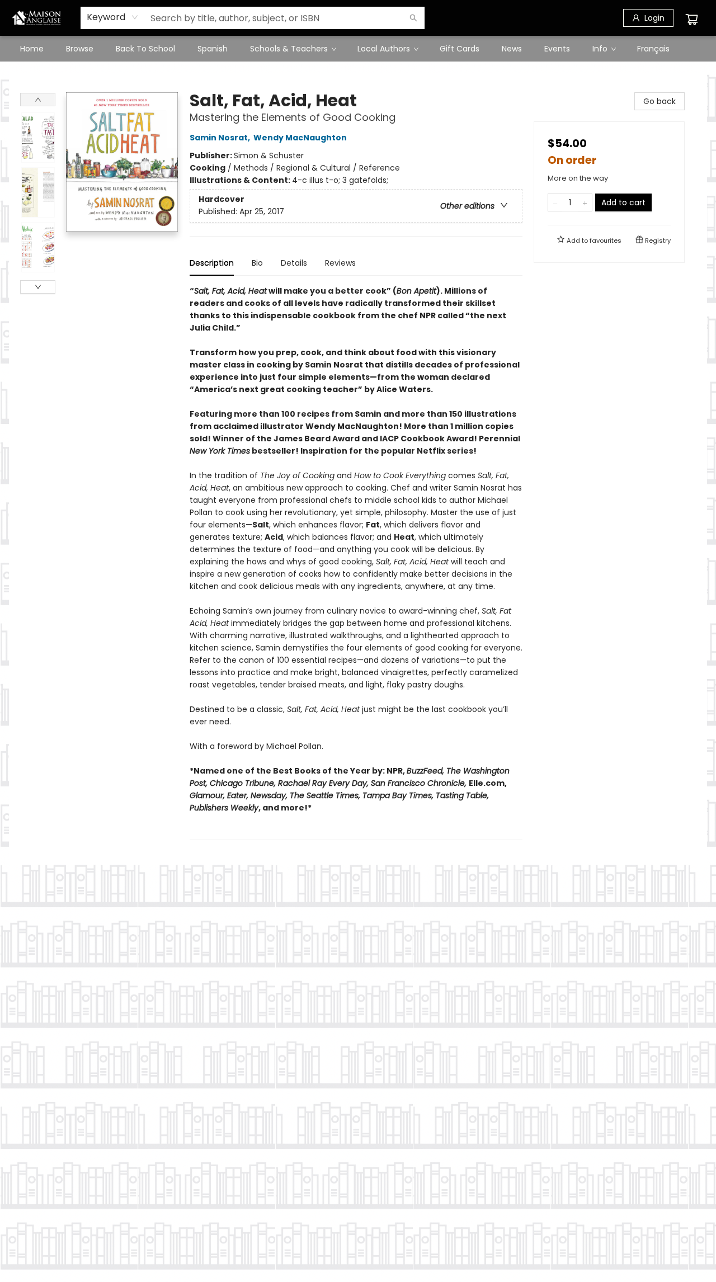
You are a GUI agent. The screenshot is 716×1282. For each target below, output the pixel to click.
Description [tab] (212, 262)
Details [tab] (294, 262)
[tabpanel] (356, 562)
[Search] (413, 18)
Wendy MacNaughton (300, 137)
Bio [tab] (257, 262)
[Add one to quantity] (585, 202)
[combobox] (113, 17)
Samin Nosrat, (221, 137)
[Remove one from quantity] (555, 202)
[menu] (358, 49)
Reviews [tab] (340, 262)
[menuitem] (32, 49)
